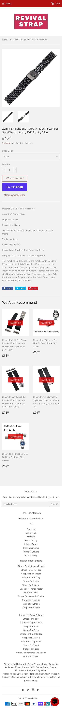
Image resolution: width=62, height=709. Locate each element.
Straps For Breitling (31, 577)
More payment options (14, 195)
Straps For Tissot (31, 645)
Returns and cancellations (31, 518)
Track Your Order (31, 548)
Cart (57, 3)
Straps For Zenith (31, 656)
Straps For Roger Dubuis (31, 622)
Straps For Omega (31, 604)
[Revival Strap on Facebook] (23, 690)
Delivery (31, 536)
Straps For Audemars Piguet (31, 566)
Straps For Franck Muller (31, 589)
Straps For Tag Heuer (31, 641)
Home (4, 39)
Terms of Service (31, 551)
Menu (8, 3)
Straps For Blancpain (31, 573)
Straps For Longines (31, 600)
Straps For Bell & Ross (31, 570)
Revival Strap (32, 698)
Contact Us (31, 533)
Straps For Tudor (31, 649)
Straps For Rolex (31, 626)
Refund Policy (31, 555)
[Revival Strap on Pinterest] (28, 690)
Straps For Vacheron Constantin (31, 652)
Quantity (6, 164)
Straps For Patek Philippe (31, 615)
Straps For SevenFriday (31, 634)
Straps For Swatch (31, 637)
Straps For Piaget (31, 619)
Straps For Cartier (31, 581)
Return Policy (31, 540)
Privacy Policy (31, 544)
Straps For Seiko (31, 630)
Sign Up (54, 504)
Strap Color (7, 151)
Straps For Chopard (31, 585)
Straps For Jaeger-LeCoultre (31, 596)
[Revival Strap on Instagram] (33, 690)
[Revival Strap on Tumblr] (37, 690)
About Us (31, 529)
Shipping (6, 143)
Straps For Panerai (31, 607)
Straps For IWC (31, 592)
